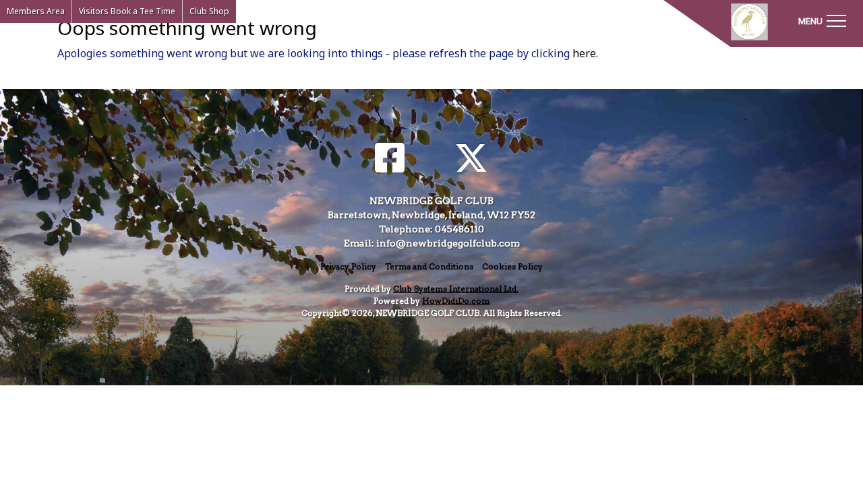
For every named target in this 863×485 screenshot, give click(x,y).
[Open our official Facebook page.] (390, 158)
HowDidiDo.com (455, 301)
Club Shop (209, 11)
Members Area (36, 11)
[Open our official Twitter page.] (471, 158)
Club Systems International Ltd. (455, 289)
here (584, 53)
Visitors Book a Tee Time (127, 11)
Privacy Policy (348, 266)
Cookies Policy (512, 266)
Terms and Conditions (429, 266)
